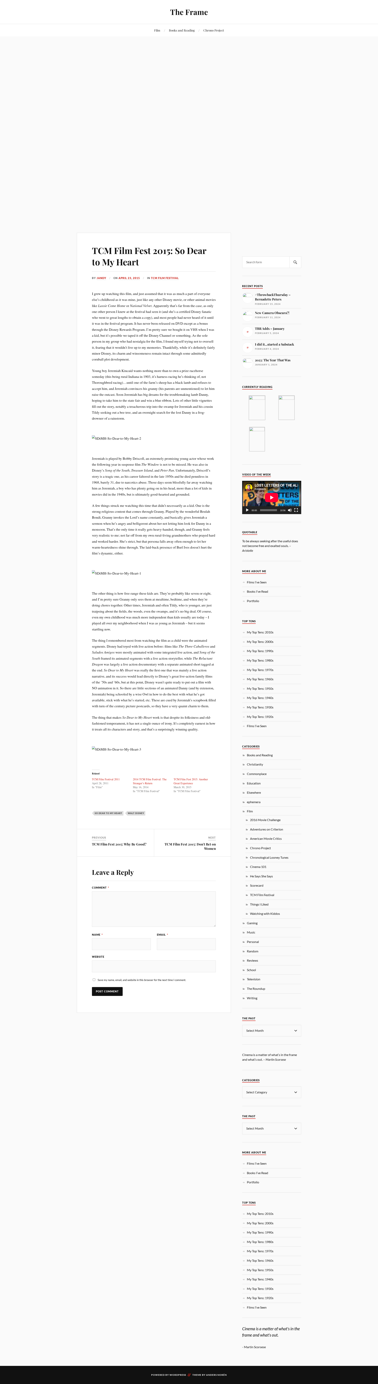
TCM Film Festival (165, 278)
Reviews (252, 960)
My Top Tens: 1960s (260, 679)
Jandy (101, 278)
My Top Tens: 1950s (260, 688)
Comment (100, 887)
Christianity (255, 764)
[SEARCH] (295, 262)
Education (254, 783)
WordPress (178, 1374)
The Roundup (256, 988)
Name (97, 934)
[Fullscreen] (296, 510)
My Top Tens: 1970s (260, 670)
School (251, 970)
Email (162, 934)
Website (98, 956)
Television (253, 979)
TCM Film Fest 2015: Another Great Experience (191, 781)
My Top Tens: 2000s (260, 641)
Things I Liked (259, 904)
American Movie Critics (266, 838)
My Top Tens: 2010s (260, 632)
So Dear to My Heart (108, 813)
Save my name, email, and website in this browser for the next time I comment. (142, 980)
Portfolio (253, 601)
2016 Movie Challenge (265, 820)
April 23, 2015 (129, 278)
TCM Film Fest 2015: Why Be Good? (119, 844)
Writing (252, 998)
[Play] (247, 510)
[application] (271, 497)
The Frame (189, 12)
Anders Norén (216, 1374)
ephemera (253, 802)
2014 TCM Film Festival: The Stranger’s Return (150, 781)
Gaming (252, 923)
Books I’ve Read (257, 591)
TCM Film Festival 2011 (106, 779)
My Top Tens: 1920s (260, 716)
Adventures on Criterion (266, 829)
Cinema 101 (258, 867)
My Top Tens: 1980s (260, 660)
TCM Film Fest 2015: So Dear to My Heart (149, 256)
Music (251, 932)
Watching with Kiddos (265, 913)
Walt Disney (136, 813)
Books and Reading (182, 30)
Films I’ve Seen (257, 582)
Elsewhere (254, 792)
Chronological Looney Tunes (269, 857)
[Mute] (290, 510)
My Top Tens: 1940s (260, 698)
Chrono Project (213, 30)
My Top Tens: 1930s (260, 707)
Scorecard (256, 885)
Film (157, 30)
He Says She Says (261, 876)
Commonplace (257, 774)
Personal (253, 942)
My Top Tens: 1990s (260, 651)
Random (252, 951)
